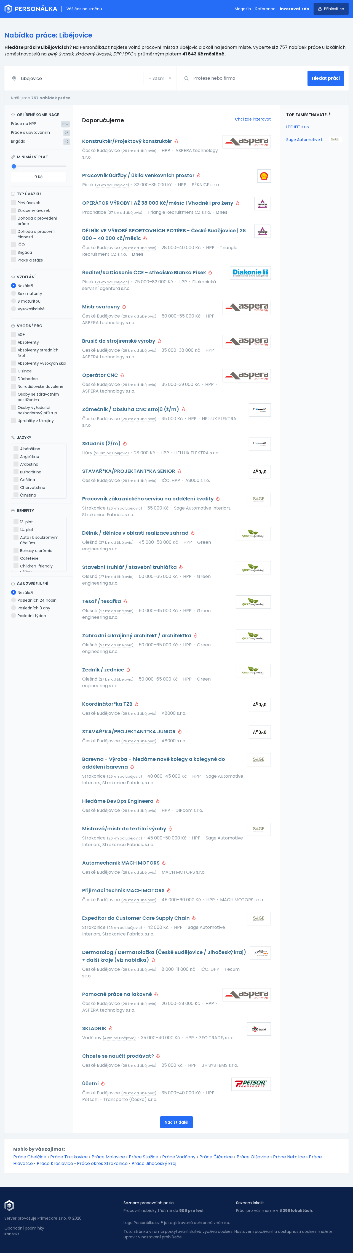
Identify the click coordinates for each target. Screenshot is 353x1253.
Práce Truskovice (69, 1157)
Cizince (25, 371)
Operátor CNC (100, 375)
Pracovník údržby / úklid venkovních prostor (139, 175)
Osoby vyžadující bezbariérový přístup (37, 410)
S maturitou (29, 301)
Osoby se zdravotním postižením (38, 396)
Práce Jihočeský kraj (154, 1163)
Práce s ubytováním (30, 132)
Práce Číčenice (216, 1157)
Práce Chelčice (29, 1157)
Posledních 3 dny (34, 608)
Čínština (28, 495)
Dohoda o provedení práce (37, 220)
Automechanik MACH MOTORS (121, 862)
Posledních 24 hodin (37, 600)
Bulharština (30, 472)
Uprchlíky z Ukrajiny (36, 420)
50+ (21, 334)
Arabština (29, 464)
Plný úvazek (29, 203)
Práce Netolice (289, 1157)
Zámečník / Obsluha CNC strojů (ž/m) (131, 409)
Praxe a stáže (30, 260)
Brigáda (18, 141)
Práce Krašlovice (55, 1163)
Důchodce (28, 379)
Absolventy (28, 342)
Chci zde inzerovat (253, 119)
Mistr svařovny (101, 306)
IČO (21, 244)
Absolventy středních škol (38, 352)
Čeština (27, 479)
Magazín (243, 9)
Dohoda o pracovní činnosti (36, 234)
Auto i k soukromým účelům (39, 540)
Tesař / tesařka (102, 601)
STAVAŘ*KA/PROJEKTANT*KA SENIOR (129, 471)
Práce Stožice (143, 1157)
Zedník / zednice (103, 669)
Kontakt (11, 1234)
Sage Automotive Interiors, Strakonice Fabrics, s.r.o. (305, 139)
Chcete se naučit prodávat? (118, 1055)
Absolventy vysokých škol (42, 363)
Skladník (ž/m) (102, 443)
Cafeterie (29, 558)
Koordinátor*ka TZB (107, 703)
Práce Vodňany (179, 1157)
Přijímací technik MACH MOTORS (124, 890)
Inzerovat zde (294, 9)
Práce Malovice (108, 1157)
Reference (265, 9)
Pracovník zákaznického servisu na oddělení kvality (148, 498)
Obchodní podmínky (24, 1228)
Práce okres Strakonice (102, 1163)
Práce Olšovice (253, 1157)
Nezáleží (25, 286)
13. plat (26, 522)
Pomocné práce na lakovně (117, 994)
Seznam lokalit (250, 1203)
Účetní (91, 1083)
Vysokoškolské (31, 309)
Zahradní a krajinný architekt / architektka (137, 635)
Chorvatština (32, 487)
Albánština (30, 449)
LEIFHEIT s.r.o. (298, 127)
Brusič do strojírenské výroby (119, 340)
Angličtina (29, 456)
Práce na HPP (23, 123)
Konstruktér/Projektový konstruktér (127, 141)
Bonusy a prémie (36, 550)
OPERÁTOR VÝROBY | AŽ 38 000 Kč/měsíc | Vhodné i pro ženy (158, 202)
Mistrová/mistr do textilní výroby (124, 828)
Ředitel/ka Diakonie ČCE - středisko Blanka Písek (144, 272)
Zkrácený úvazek (34, 210)
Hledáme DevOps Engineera (118, 801)
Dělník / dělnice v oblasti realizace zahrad (136, 532)
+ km (156, 78)
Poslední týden (32, 615)
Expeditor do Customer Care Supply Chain (136, 918)
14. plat (26, 529)
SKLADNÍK (95, 1028)
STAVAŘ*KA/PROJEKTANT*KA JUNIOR (129, 731)
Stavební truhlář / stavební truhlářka (130, 567)
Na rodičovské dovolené (40, 386)
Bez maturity (30, 293)
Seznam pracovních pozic (149, 1203)
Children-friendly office (36, 568)
